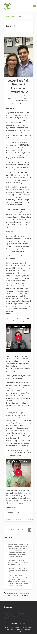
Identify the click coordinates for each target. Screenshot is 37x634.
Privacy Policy (22, 623)
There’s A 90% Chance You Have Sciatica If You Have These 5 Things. (18, 570)
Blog (13, 16)
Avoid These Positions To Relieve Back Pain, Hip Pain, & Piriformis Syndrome (18, 554)
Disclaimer (14, 623)
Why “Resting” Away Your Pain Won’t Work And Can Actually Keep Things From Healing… (18, 546)
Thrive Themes (18, 629)
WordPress (18, 631)
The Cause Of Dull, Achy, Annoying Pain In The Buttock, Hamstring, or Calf (18, 562)
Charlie (8, 519)
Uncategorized (28, 519)
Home (8, 16)
